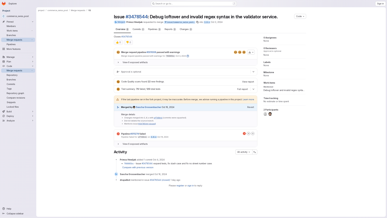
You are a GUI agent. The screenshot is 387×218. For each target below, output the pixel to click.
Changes (185, 29)
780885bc (170, 56)
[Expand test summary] (253, 89)
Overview (122, 29)
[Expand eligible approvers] (253, 72)
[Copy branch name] (197, 22)
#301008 (151, 52)
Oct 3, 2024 (217, 22)
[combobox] (243, 152)
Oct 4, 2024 (181, 56)
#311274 (134, 133)
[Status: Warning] (118, 52)
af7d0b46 (158, 118)
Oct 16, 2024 (162, 137)
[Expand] (118, 62)
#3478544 (137, 16)
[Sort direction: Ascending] (254, 152)
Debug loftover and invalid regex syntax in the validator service (284, 90)
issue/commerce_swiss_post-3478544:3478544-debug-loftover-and (180, 22)
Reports (170, 29)
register (180, 185)
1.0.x (207, 22)
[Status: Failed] (118, 134)
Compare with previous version (137, 167)
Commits (138, 29)
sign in (190, 185)
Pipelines (154, 29)
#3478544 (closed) (147, 124)
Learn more (248, 99)
